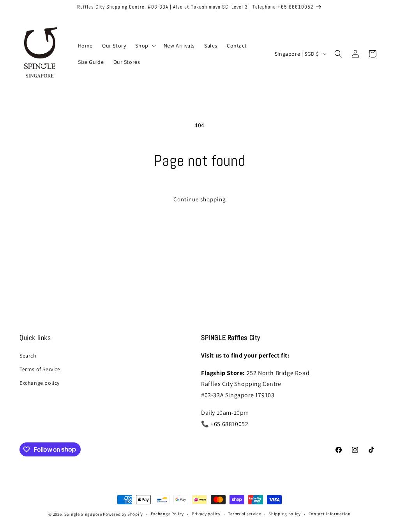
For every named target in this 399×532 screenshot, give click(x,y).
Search (28, 355)
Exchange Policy (167, 513)
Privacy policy (206, 513)
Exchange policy (39, 382)
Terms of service (244, 513)
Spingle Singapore (83, 514)
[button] (145, 45)
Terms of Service (39, 369)
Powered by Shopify (123, 514)
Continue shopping (199, 199)
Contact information (330, 513)
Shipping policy (284, 513)
